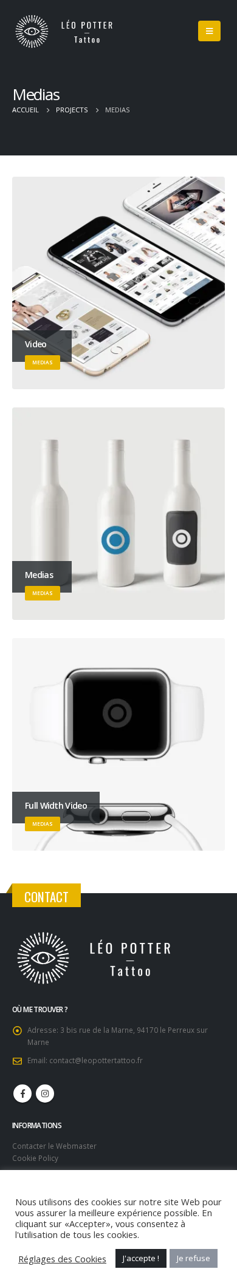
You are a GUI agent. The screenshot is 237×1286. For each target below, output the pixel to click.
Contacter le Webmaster (54, 1146)
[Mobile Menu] (209, 31)
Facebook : (22, 1093)
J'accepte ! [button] (141, 1258)
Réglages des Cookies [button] (62, 1258)
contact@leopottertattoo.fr (96, 1060)
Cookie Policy (35, 1158)
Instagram (45, 1093)
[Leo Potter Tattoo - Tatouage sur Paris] (70, 31)
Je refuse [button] (193, 1258)
